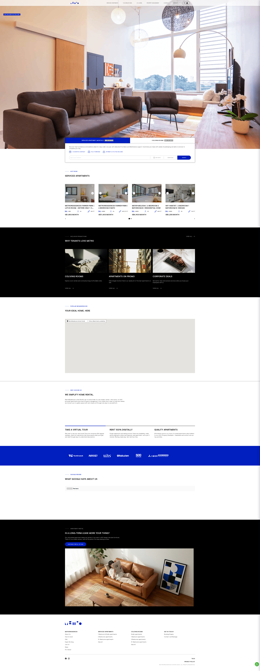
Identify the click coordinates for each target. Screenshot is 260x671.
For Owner (68, 649)
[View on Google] (73, 506)
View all (100, 642)
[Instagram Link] (69, 662)
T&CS (193, 658)
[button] (65, 503)
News (66, 647)
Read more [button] (73, 503)
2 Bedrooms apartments (105, 637)
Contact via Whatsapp (170, 637)
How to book (69, 637)
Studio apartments (136, 634)
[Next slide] (92, 193)
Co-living (139, 3)
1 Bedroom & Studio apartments (107, 634)
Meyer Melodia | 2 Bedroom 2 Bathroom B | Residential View (146, 207)
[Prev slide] (67, 193)
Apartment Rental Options (75, 544)
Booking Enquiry (169, 634)
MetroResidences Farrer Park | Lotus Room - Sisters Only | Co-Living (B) (79, 207)
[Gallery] (79, 193)
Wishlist (175, 3)
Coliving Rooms (127, 3)
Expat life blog (69, 642)
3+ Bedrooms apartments (105, 639)
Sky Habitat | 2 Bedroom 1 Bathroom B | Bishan (177, 207)
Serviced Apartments (112, 3)
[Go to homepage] (74, 3)
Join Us (67, 644)
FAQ (66, 639)
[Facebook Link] (66, 662)
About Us (68, 634)
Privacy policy (189, 661)
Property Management (153, 3)
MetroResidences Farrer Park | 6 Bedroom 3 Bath (113, 207)
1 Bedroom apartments (138, 637)
